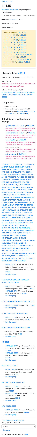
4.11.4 (28, 59)
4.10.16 (22, 33)
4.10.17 (7, 35)
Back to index (6, 1)
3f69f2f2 (31, 133)
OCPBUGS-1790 (11, 370)
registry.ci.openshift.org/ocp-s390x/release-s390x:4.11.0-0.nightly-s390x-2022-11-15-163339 (18, 94)
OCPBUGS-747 (10, 317)
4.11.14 (7, 59)
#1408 (7, 272)
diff (27, 114)
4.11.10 (28, 55)
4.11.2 (14, 59)
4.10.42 (7, 55)
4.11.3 (21, 59)
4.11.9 (6, 64)
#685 (16, 374)
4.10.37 (14, 50)
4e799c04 (22, 140)
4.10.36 (7, 50)
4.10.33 (7, 47)
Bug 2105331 (10, 286)
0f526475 (31, 126)
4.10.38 (22, 50)
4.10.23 (22, 37)
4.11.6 (13, 62)
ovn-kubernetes (8, 406)
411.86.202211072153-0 (26, 111)
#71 (33, 305)
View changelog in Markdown (12, 420)
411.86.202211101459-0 (16, 114)
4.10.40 (14, 52)
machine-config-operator (12, 382)
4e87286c (22, 154)
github (26, 434)
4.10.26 (22, 40)
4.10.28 (14, 42)
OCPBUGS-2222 (11, 410)
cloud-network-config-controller (17, 301)
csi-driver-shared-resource (15, 133)
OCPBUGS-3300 (11, 353)
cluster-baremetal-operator (14, 313)
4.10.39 (7, 52)
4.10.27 (7, 42)
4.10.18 (14, 35)
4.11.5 (6, 62)
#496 (20, 334)
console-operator (9, 366)
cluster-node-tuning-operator (15, 328)
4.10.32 (22, 45)
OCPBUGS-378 (11, 291)
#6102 (32, 289)
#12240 (8, 358)
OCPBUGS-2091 (11, 393)
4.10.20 (22, 35)
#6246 (24, 293)
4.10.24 (7, 40)
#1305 (26, 412)
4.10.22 (14, 37)
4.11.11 (7, 57)
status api (13, 19)
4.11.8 (27, 62)
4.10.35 (22, 47)
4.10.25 (14, 40)
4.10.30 (7, 45)
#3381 (11, 391)
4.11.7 (20, 62)
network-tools (10, 154)
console (5, 342)
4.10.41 (22, 52)
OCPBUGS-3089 (11, 305)
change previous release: (11, 422)
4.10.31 (14, 45)
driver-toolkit (10, 140)
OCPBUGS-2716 (11, 346)
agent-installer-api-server (14, 126)
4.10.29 (22, 42)
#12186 (8, 351)
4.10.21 (7, 37)
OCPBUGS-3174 (11, 265)
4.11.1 (21, 55)
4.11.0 (14, 55)
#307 (28, 320)
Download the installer (9, 10)
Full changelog (10, 274)
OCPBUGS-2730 (11, 386)
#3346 (17, 398)
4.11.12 (14, 57)
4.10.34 (14, 47)
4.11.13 (22, 57)
